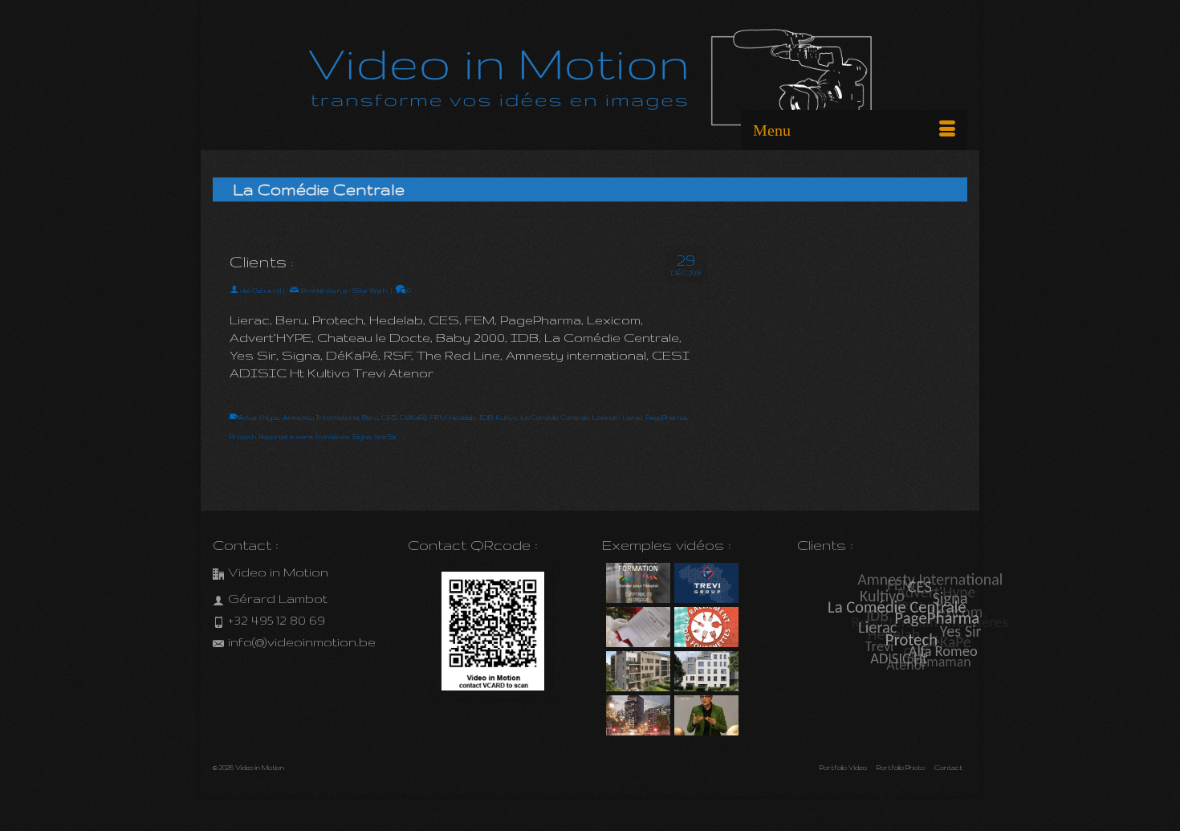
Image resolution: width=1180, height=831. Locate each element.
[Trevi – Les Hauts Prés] (636, 671)
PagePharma (666, 417)
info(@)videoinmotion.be (302, 642)
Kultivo (507, 417)
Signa (361, 437)
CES (389, 417)
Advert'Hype (258, 417)
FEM (438, 417)
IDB (485, 417)
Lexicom (606, 417)
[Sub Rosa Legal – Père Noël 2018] (636, 627)
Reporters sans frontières (304, 437)
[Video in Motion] (590, 81)
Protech (243, 437)
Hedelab (462, 417)
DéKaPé (414, 417)
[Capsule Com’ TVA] (636, 583)
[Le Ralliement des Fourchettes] (704, 627)
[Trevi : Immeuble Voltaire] (704, 671)
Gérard (267, 290)
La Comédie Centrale (555, 417)
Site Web (370, 290)
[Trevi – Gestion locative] (704, 583)
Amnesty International (321, 417)
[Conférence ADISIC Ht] (704, 715)
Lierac (633, 417)
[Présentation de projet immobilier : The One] (636, 715)
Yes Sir (385, 437)
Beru (370, 417)
